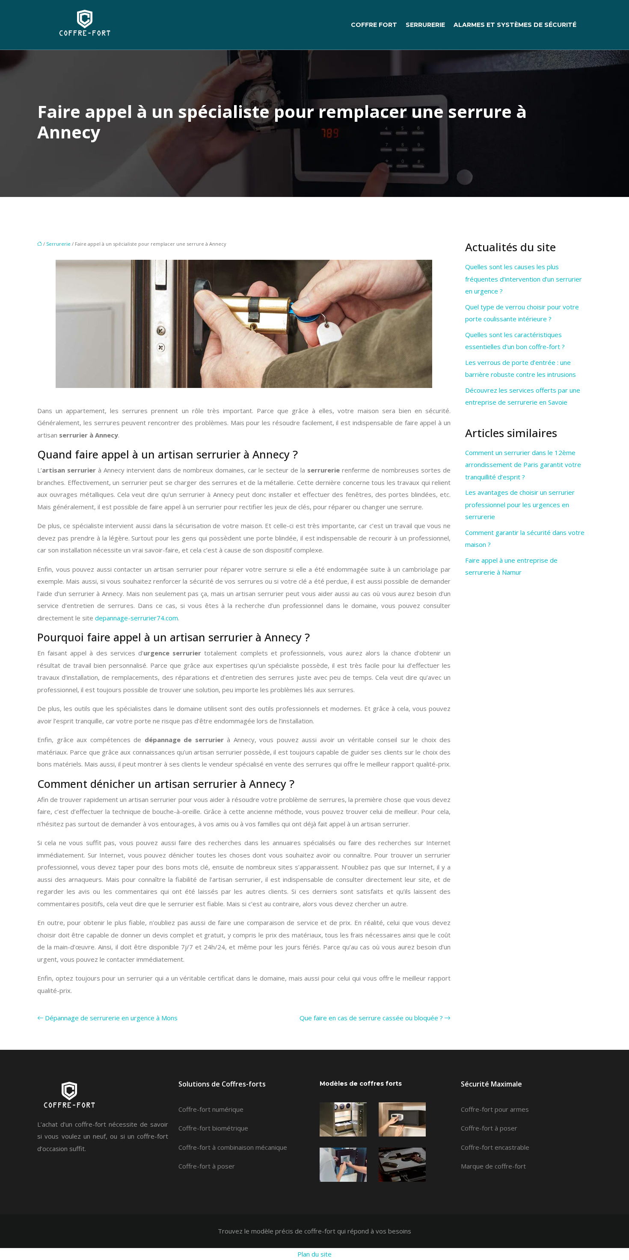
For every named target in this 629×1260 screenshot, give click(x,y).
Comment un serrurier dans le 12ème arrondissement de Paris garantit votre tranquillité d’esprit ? (523, 464)
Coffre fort (374, 25)
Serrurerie (425, 25)
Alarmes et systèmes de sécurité (515, 25)
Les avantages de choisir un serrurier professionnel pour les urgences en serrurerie (520, 504)
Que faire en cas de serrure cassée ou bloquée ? (371, 1017)
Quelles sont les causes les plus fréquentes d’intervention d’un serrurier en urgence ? (523, 278)
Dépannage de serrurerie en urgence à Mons (111, 1017)
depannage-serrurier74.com (136, 618)
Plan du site (314, 1254)
